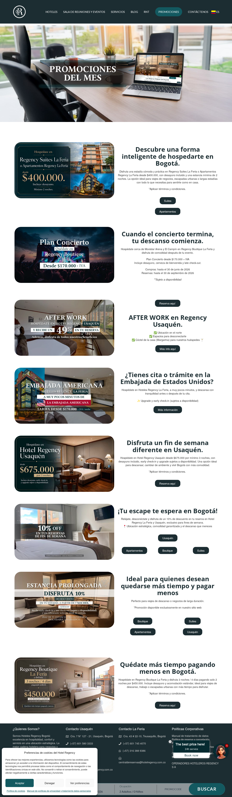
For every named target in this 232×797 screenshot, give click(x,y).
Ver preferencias (80, 783)
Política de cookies (16, 790)
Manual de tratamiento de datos (190, 736)
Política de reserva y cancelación (191, 739)
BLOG (134, 11)
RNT (146, 11)
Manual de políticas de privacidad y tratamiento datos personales (59, 790)
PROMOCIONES (168, 11)
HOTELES (51, 11)
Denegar (50, 783)
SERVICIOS (118, 11)
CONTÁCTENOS (198, 11)
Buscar (206, 789)
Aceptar (19, 783)
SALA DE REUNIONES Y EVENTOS (84, 11)
